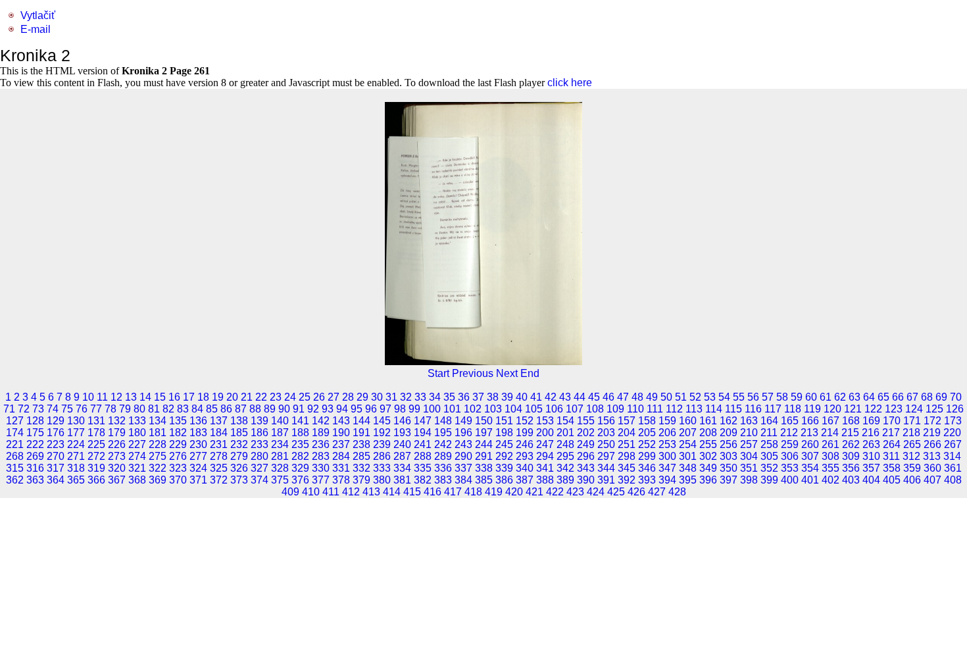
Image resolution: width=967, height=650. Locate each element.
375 (280, 480)
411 (330, 491)
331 (341, 468)
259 (790, 444)
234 (280, 444)
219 (932, 432)
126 (955, 408)
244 (484, 444)
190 (341, 432)
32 (406, 397)
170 (892, 420)
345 (626, 468)
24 (290, 397)
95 (356, 408)
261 (830, 444)
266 (932, 444)
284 (341, 456)
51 (681, 397)
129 (55, 420)
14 (145, 397)
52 (695, 397)
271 (76, 456)
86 (226, 408)
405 (892, 480)
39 (507, 397)
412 (351, 491)
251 (626, 444)
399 (769, 480)
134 (157, 420)
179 (117, 432)
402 (830, 480)
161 (708, 420)
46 (608, 397)
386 (504, 480)
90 (284, 408)
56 (753, 397)
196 (463, 432)
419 (494, 491)
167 (830, 420)
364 (55, 480)
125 (934, 408)
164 (769, 420)
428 (677, 491)
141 (300, 420)
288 (423, 456)
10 (88, 397)
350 (728, 468)
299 (647, 456)
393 (647, 480)
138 (239, 420)
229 (178, 444)
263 (871, 444)
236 (321, 444)
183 (198, 432)
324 (198, 468)
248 (565, 444)
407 (932, 480)
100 (432, 408)
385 (484, 480)
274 (137, 456)
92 (313, 408)
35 (449, 397)
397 (728, 480)
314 (952, 456)
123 (894, 408)
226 (117, 444)
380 (382, 480)
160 (688, 420)
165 (790, 420)
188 (300, 432)
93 (328, 408)
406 (912, 480)
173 (953, 420)
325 (219, 468)
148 (443, 420)
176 (55, 432)
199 (524, 432)
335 (423, 468)
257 (749, 444)
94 (342, 408)
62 (840, 397)
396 (708, 480)
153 (545, 420)
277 (198, 456)
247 (545, 444)
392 (626, 480)
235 (300, 444)
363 (35, 480)
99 (414, 408)
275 (157, 456)
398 (749, 480)
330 (321, 468)
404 (871, 480)
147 (423, 420)
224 (76, 444)
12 (116, 397)
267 (953, 444)
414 (392, 491)
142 (321, 420)
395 (688, 480)
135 (178, 420)
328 (280, 468)
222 (35, 444)
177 (76, 432)
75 (67, 408)
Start (438, 373)
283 (321, 456)
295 (565, 456)
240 (402, 444)
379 (361, 480)
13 (131, 397)
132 (117, 420)
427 (657, 491)
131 (96, 420)
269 (35, 456)
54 (724, 397)
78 (110, 408)
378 (341, 480)
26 (319, 397)
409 (290, 491)
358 (892, 468)
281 (280, 456)
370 (178, 480)
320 (117, 468)
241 (423, 444)
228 (157, 444)
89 (270, 408)
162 (728, 420)
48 (637, 397)
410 (311, 491)
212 (789, 432)
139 (259, 420)
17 (189, 397)
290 (463, 456)
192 (382, 432)
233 (259, 444)
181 (157, 432)
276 (178, 456)
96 (371, 408)
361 (953, 468)
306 (790, 456)
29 (362, 397)
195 (443, 432)
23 (276, 397)
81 (154, 408)
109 (615, 408)
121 (853, 408)
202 (586, 432)
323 (178, 468)
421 (534, 491)
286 (382, 456)
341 (545, 468)
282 (300, 456)
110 (635, 408)
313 (932, 456)
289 (443, 456)
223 (55, 444)
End (529, 373)
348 (688, 468)
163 (749, 420)
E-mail (35, 29)
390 (586, 480)
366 (96, 480)
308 (830, 456)
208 (708, 432)
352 (769, 468)
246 (524, 444)
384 (463, 480)
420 (514, 491)
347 (667, 468)
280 (259, 456)
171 (912, 420)
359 (912, 468)
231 (219, 444)
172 (932, 420)
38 (493, 397)
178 (96, 432)
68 (927, 397)
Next (507, 373)
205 (647, 432)
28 (348, 397)
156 (606, 420)
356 (851, 468)
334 (402, 468)
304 (749, 456)
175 (35, 432)
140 (280, 420)
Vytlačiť (37, 15)
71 (9, 408)
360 (932, 468)
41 (536, 397)
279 (239, 456)
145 (382, 420)
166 (810, 420)
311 (891, 456)
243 (463, 444)
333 (382, 468)
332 (361, 468)
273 (117, 456)
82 (168, 408)
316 (35, 468)
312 (911, 456)
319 (96, 468)
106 (554, 408)
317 (55, 468)
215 (850, 432)
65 (883, 397)
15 (160, 397)
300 (667, 456)
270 (55, 456)
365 (76, 480)
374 (259, 480)
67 (912, 397)
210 (749, 432)
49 (652, 397)
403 (851, 480)
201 (565, 432)
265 (912, 444)
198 (504, 432)
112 (674, 408)
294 (545, 456)
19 (218, 397)
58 (782, 397)
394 (667, 480)
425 (616, 491)
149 (463, 420)
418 (473, 491)
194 (423, 432)
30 (377, 397)
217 (891, 432)
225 (96, 444)
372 (219, 480)
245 (504, 444)
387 (524, 480)
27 (333, 397)
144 (361, 420)
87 (241, 408)
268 (15, 456)
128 (35, 420)
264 (892, 444)
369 (157, 480)
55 (739, 397)
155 (586, 420)
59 (797, 397)
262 (851, 444)
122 (873, 408)
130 (76, 420)
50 (666, 397)
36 (464, 397)
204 (626, 432)
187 (280, 432)
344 (606, 468)
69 (941, 397)
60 (811, 397)
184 (219, 432)
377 (321, 480)
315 (15, 468)
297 (606, 456)
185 (239, 432)
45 (594, 397)
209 (728, 432)
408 (953, 480)
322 (157, 468)
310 (871, 456)
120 (832, 408)
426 (636, 491)
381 (402, 480)
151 (504, 420)
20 (232, 397)
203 (606, 432)
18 (203, 397)
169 (871, 420)
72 (24, 408)
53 (710, 397)
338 (484, 468)
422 (555, 491)
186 (259, 432)
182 (178, 432)
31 (391, 397)
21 (247, 397)
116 (753, 408)
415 (412, 491)
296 (586, 456)
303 (728, 456)
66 (898, 397)
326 (239, 468)
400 (790, 480)
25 (304, 397)
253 (667, 444)
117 (772, 408)
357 (871, 468)
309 (851, 456)
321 (137, 468)
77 (96, 408)
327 (259, 468)
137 (219, 420)
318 (76, 468)
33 (420, 397)
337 (463, 468)
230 (198, 444)
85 (212, 408)
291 (484, 456)
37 (478, 397)
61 (825, 397)
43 (565, 397)
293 (524, 456)
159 (667, 420)
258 (769, 444)
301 (688, 456)
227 (137, 444)
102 (473, 408)
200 (545, 432)
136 (198, 420)
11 (102, 397)
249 (586, 444)
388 (545, 480)
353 (790, 468)
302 (708, 456)
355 (830, 468)
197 (484, 432)
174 (15, 432)
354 (810, 468)
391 (606, 480)
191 (361, 432)
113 (694, 408)
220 (952, 432)
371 (198, 480)
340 (524, 468)
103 (493, 408)
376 (300, 480)
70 (956, 397)
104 (513, 408)
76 (81, 408)
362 (15, 480)
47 (623, 397)
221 (15, 444)
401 (810, 480)
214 (830, 432)
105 (534, 408)
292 (504, 456)
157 (626, 420)
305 (769, 456)
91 (299, 408)
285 (361, 456)
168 (851, 420)
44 (579, 397)
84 (197, 408)
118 (792, 408)
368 (137, 480)
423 (575, 491)
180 (137, 432)
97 (385, 408)
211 (769, 432)
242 (443, 444)
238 (361, 444)
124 (914, 408)
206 (667, 432)
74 (53, 408)
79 (125, 408)
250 (606, 444)
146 (402, 420)
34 (435, 397)
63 (854, 397)
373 (239, 480)
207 (688, 432)
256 (728, 444)
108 (595, 408)
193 (402, 432)
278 (219, 456)
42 (551, 397)
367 (117, 480)
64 (869, 397)
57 (768, 397)
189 (321, 432)
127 (15, 420)
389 (565, 480)
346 (647, 468)
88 (255, 408)
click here (569, 82)
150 (484, 420)
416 (432, 491)
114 (713, 408)
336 (443, 468)
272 (96, 456)
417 (453, 491)
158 (647, 420)
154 (565, 420)
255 (708, 444)
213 (809, 432)
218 (911, 432)
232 (239, 444)
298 (626, 456)
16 (174, 397)
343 (586, 468)
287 (402, 456)
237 (341, 444)
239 (382, 444)
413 (371, 491)
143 (341, 420)
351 (749, 468)
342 (565, 468)
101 (452, 408)
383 (443, 480)
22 (261, 397)
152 (524, 420)
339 (504, 468)
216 (871, 432)
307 (810, 456)
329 (300, 468)
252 (647, 444)
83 (183, 408)
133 (137, 420)
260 (810, 444)
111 (655, 408)
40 (522, 397)
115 (733, 408)
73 (38, 408)
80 (139, 408)
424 (596, 491)
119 (812, 408)
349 (708, 468)
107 (574, 408)
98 (400, 408)
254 (688, 444)
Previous (472, 373)
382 (423, 480)
